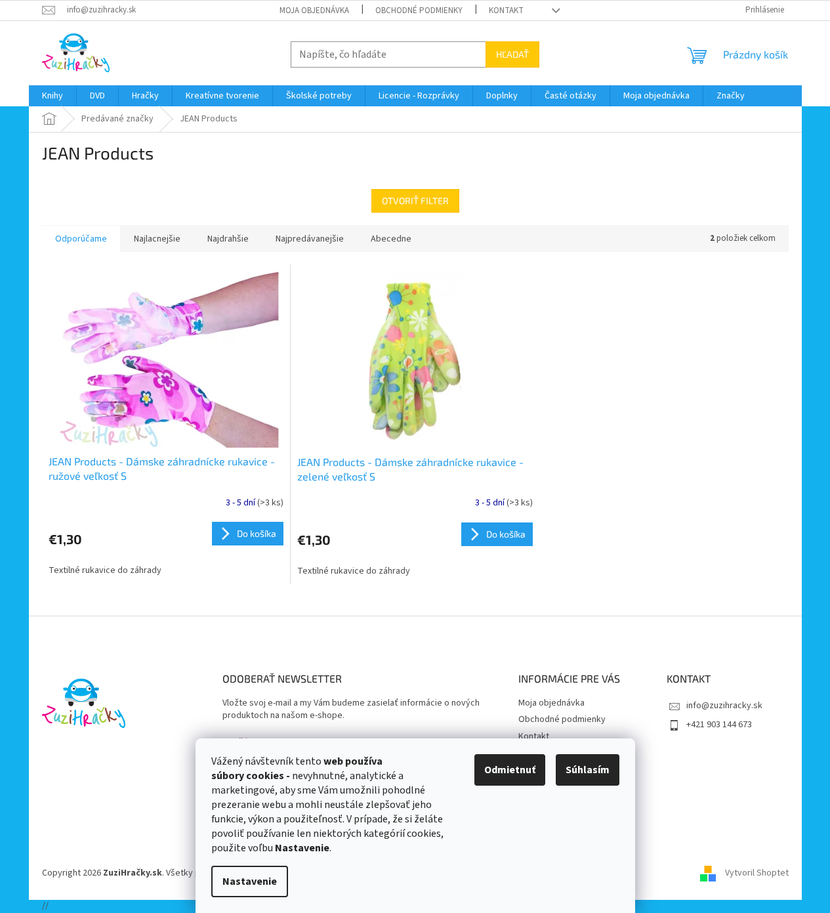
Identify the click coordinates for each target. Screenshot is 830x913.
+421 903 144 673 (719, 724)
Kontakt (506, 10)
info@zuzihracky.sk (724, 705)
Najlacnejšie (157, 238)
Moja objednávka (314, 10)
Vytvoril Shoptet (757, 873)
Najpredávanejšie (310, 238)
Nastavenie (249, 881)
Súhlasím (588, 770)
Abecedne (391, 238)
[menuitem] (52, 95)
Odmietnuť (509, 770)
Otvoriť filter (415, 200)
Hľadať (512, 54)
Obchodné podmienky (419, 10)
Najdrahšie (228, 238)
